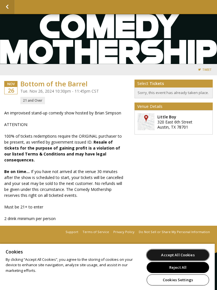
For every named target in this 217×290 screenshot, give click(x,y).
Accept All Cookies (177, 254)
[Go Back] (7, 7)
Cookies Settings (178, 279)
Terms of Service (96, 232)
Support (72, 232)
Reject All (177, 267)
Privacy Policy (123, 232)
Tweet (207, 70)
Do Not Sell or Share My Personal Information (174, 232)
